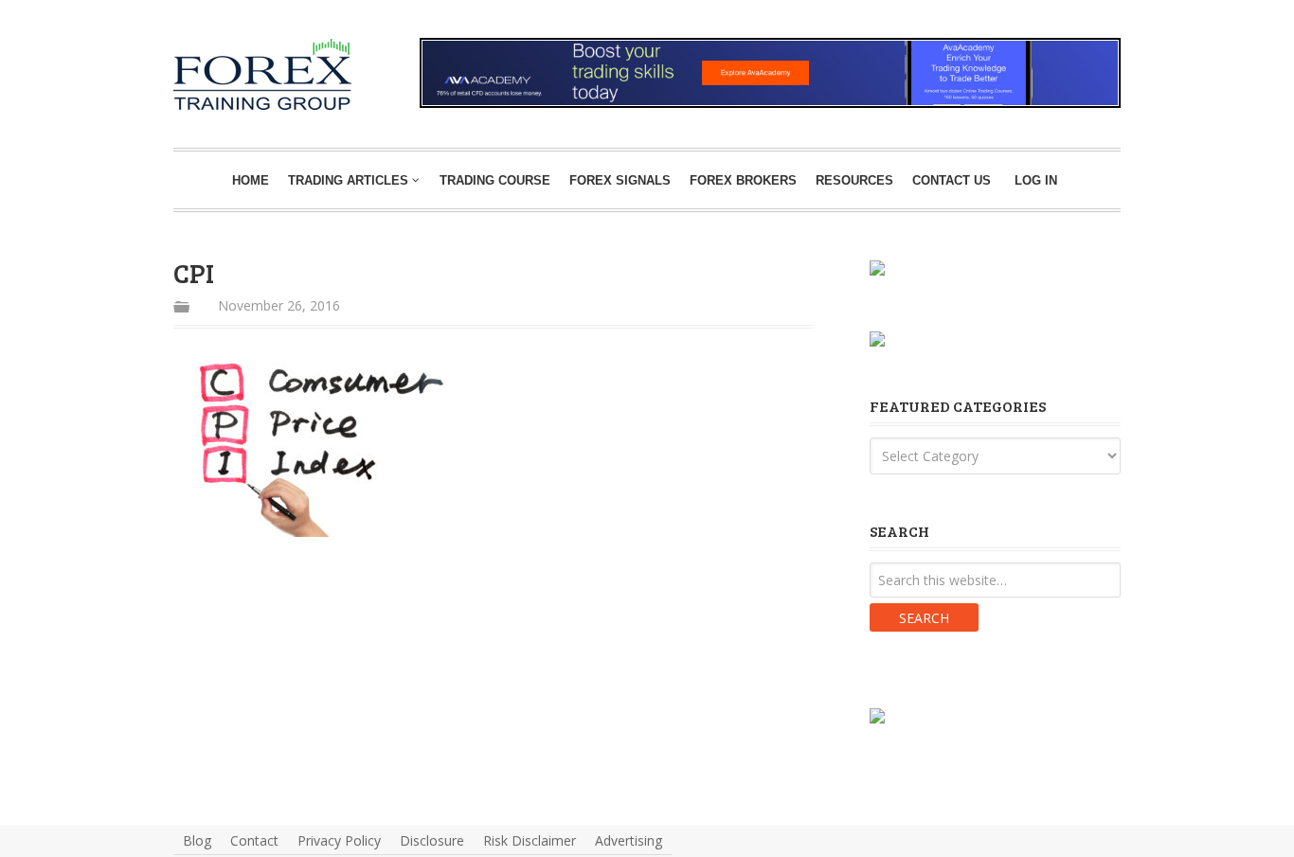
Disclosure (432, 840)
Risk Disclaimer (529, 840)
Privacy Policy (339, 840)
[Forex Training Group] (203, 60)
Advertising (628, 840)
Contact (254, 840)
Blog (197, 840)
